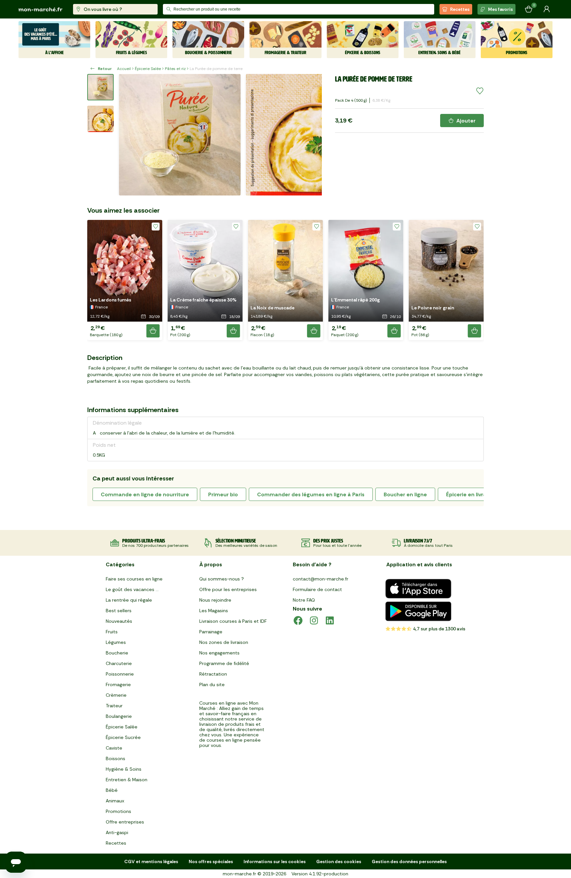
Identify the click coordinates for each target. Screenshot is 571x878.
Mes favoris (500, 9)
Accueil (124, 68)
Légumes (116, 642)
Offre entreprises (125, 822)
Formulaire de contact (317, 589)
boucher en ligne (405, 494)
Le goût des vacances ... (132, 589)
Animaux (115, 801)
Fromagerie (118, 684)
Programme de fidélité (224, 663)
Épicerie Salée (148, 68)
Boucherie (117, 653)
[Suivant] (312, 134)
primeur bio (223, 494)
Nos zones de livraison (223, 642)
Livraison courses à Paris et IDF (233, 621)
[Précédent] (128, 134)
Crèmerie (116, 695)
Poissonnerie (120, 674)
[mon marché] (40, 9)
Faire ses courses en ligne (134, 579)
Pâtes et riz (175, 68)
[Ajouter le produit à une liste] (480, 91)
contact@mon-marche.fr (320, 579)
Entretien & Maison (126, 780)
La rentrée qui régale (129, 600)
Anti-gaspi (117, 832)
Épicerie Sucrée (123, 737)
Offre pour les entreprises (228, 589)
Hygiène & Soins (123, 769)
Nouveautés (119, 621)
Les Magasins (213, 611)
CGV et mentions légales (151, 861)
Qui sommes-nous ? (221, 579)
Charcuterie (119, 663)
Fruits (112, 632)
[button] (124, 280)
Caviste (114, 748)
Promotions (118, 811)
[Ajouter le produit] (153, 330)
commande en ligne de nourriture (145, 494)
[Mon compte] (546, 9)
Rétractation (213, 674)
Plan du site (212, 684)
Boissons (115, 758)
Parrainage (210, 632)
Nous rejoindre (215, 600)
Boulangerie (119, 716)
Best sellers (119, 611)
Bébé (112, 790)
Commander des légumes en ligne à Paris (310, 494)
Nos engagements (219, 653)
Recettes (460, 9)
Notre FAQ (304, 600)
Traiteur (114, 706)
